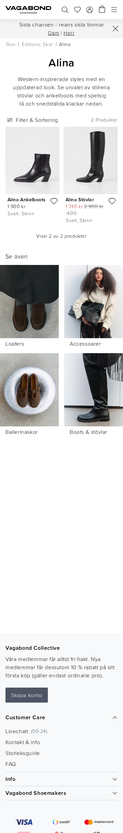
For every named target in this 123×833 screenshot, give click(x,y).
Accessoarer (85, 343)
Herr (69, 32)
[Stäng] (115, 28)
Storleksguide (22, 753)
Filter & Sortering (37, 120)
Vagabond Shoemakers (35, 793)
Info (10, 779)
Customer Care (25, 717)
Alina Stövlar (80, 199)
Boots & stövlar (88, 432)
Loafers (14, 343)
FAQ (10, 764)
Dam (53, 32)
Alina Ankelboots (26, 199)
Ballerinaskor (21, 432)
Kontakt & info (22, 742)
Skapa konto (26, 695)
